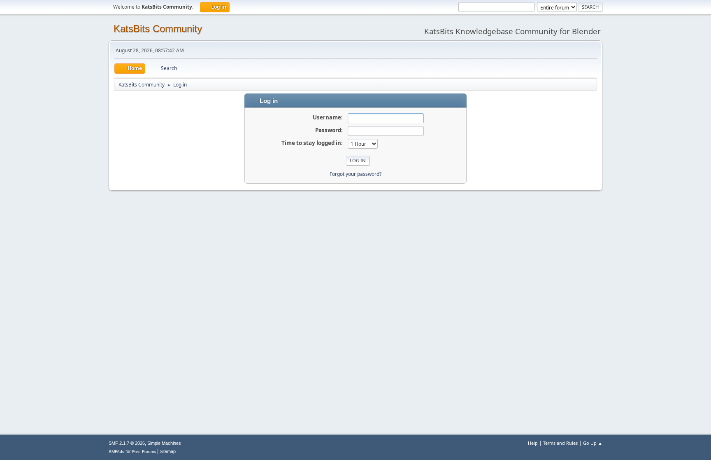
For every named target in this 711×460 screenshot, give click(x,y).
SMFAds (116, 451)
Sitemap (168, 451)
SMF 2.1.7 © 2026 (127, 443)
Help (533, 443)
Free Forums (144, 451)
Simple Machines (164, 443)
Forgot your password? (355, 173)
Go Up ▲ (592, 443)
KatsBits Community (158, 28)
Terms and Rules (560, 443)
